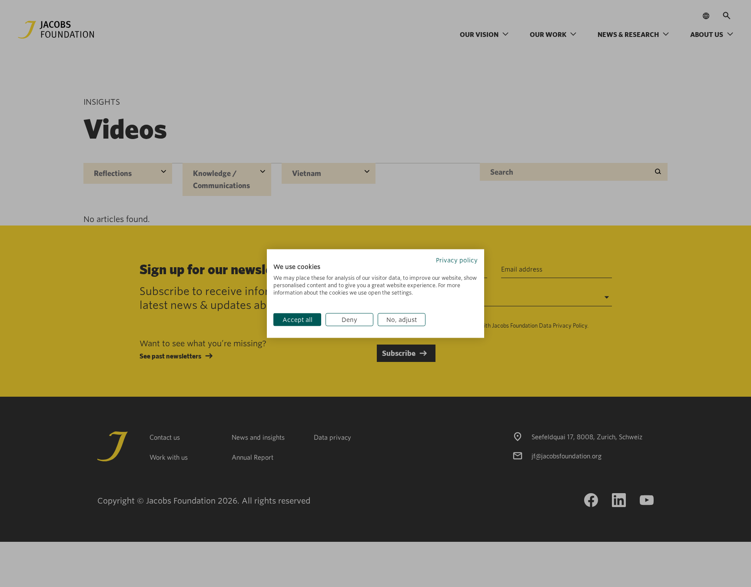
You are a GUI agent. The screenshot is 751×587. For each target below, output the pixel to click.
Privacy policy (457, 259)
